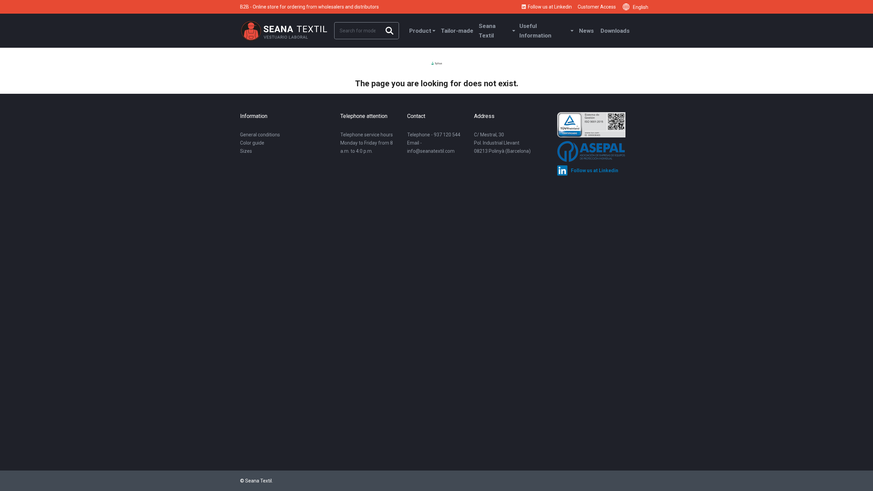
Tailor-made (457, 30)
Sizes (246, 151)
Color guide (252, 143)
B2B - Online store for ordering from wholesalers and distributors (309, 7)
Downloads (615, 30)
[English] (628, 6)
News (586, 30)
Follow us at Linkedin (550, 7)
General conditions (260, 134)
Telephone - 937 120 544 (433, 134)
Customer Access (597, 7)
